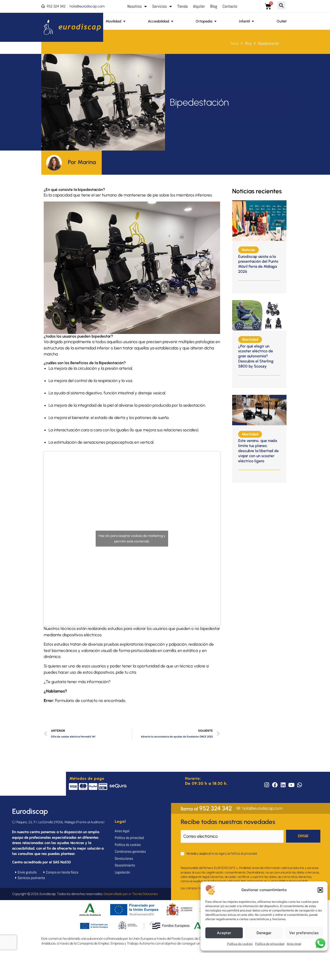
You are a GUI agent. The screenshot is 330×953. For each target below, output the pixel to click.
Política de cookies (240, 944)
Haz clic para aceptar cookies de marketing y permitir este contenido (132, 538)
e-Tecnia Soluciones (143, 894)
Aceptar (224, 933)
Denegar (264, 933)
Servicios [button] (159, 6)
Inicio (234, 43)
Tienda (182, 6)
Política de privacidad (269, 944)
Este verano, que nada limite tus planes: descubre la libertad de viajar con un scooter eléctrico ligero (258, 450)
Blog (213, 6)
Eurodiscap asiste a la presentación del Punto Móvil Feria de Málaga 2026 (258, 264)
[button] (320, 890)
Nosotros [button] (134, 6)
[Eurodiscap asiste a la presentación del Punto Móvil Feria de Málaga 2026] (259, 220)
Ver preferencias (304, 933)
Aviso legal (294, 944)
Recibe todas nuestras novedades (228, 822)
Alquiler (199, 6)
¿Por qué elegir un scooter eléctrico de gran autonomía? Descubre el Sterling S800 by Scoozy (255, 356)
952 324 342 (206, 808)
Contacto (229, 6)
